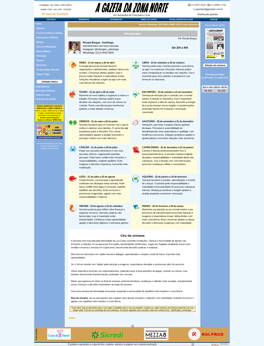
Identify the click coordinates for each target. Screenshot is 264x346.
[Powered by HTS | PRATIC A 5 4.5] (215, 344)
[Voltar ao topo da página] (132, 326)
